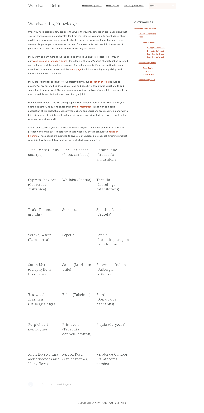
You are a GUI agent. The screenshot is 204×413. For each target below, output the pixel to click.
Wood (141, 37)
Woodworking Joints (147, 63)
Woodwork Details (45, 6)
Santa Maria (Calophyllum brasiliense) (39, 269)
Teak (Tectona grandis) (40, 212)
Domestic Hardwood (156, 48)
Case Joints (148, 68)
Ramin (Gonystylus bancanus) (106, 299)
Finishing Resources (147, 34)
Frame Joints (148, 74)
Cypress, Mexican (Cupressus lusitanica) (42, 185)
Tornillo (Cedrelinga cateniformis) (107, 185)
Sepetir (68, 235)
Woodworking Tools (147, 80)
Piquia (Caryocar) (110, 324)
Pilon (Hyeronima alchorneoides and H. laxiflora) (44, 359)
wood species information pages (49, 61)
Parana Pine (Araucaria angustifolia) (107, 155)
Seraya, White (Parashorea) (40, 238)
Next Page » (64, 384)
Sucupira (69, 210)
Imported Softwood (155, 57)
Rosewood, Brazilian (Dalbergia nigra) (42, 299)
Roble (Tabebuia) (76, 295)
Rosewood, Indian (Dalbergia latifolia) (111, 269)
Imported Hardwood (155, 54)
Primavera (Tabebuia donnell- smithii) (76, 329)
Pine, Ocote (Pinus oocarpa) (43, 152)
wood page (76, 69)
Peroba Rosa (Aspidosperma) (75, 357)
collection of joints (100, 81)
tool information (83, 106)
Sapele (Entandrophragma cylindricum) (112, 240)
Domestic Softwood (155, 51)
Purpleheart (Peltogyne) (38, 327)
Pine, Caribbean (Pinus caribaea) (76, 152)
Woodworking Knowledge (145, 28)
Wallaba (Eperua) (76, 180)
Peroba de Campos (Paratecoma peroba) (112, 359)
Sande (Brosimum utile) (77, 267)
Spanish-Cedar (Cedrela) (108, 212)
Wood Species (149, 42)
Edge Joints (148, 71)
